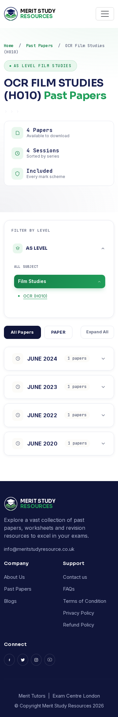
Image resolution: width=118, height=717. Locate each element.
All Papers (22, 332)
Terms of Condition (84, 601)
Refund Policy (78, 625)
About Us (14, 577)
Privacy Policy (78, 613)
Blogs (10, 601)
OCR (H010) (35, 295)
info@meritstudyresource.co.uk (39, 549)
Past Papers (39, 45)
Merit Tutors (32, 696)
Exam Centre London (76, 696)
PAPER (58, 332)
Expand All (97, 331)
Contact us (75, 577)
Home (9, 45)
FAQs (69, 589)
